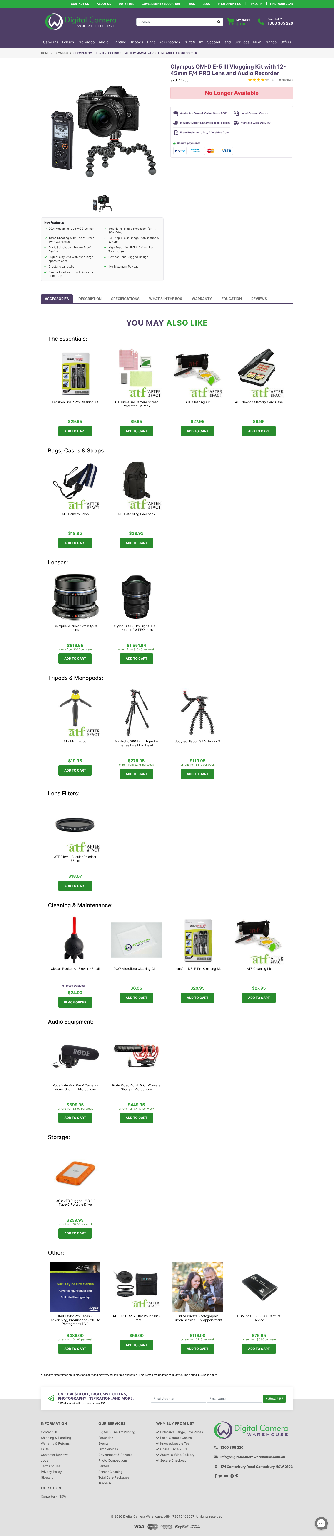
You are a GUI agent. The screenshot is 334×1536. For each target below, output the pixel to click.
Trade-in (104, 1483)
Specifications (125, 299)
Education (232, 299)
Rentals (103, 1466)
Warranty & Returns (55, 1443)
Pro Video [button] (86, 42)
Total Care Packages (113, 1477)
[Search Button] (218, 22)
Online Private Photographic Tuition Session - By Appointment (197, 1318)
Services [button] (242, 42)
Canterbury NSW (53, 1496)
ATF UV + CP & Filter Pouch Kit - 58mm (136, 1318)
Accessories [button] (169, 42)
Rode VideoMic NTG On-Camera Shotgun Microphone (136, 1087)
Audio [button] (104, 42)
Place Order (75, 1002)
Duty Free (126, 3)
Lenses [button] (68, 42)
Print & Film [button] (193, 42)
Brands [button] (271, 42)
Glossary (47, 1477)
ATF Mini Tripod (75, 741)
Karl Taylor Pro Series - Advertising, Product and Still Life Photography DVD (75, 1320)
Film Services (108, 1449)
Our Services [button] (111, 1423)
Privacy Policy (51, 1472)
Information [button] (54, 1423)
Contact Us (80, 3)
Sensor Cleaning (110, 1472)
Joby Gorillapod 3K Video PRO (197, 741)
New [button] (257, 42)
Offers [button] (285, 42)
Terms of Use (50, 1466)
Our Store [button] (51, 1488)
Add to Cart (75, 431)
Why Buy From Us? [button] (175, 1423)
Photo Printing (229, 3)
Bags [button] (151, 42)
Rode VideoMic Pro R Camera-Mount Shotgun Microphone (75, 1087)
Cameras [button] (50, 42)
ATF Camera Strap (75, 514)
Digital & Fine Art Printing (116, 1432)
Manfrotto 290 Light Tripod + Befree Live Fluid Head (136, 743)
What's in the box (165, 299)
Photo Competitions (112, 1460)
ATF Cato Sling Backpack (136, 514)
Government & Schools (115, 1455)
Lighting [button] (119, 42)
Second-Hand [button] (219, 42)
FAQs (191, 3)
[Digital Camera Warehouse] (80, 21)
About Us (104, 3)
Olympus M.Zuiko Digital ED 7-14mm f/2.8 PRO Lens (136, 628)
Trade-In (255, 3)
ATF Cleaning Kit (197, 402)
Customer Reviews (54, 1455)
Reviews (259, 299)
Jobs (44, 1460)
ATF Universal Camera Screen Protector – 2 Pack (136, 404)
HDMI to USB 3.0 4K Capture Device (258, 1318)
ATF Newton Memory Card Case (259, 402)
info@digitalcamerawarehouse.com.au (252, 1457)
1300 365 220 (280, 23)
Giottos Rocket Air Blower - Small (75, 969)
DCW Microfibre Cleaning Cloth (136, 969)
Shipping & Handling (56, 1438)
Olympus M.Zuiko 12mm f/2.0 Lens (75, 628)
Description (90, 299)
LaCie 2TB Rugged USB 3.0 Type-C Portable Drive (75, 1203)
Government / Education (161, 3)
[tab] (57, 298)
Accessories (57, 299)
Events (103, 1443)
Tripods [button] (136, 42)
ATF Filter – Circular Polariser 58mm (75, 859)
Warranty (202, 299)
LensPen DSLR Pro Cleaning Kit (75, 402)
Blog (206, 3)
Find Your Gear (281, 3)
